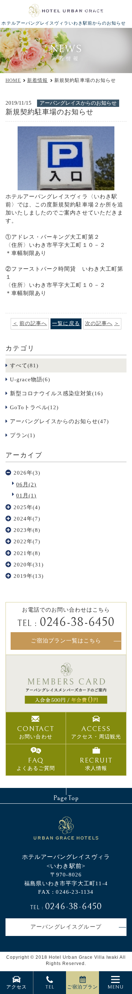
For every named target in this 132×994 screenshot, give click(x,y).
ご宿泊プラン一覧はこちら (66, 641)
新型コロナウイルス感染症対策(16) (56, 393)
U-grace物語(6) (30, 379)
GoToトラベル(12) (34, 407)
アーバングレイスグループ (66, 927)
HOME (13, 80)
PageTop (65, 798)
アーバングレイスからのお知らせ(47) (59, 421)
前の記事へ (33, 323)
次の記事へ (99, 323)
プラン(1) (22, 435)
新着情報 (37, 80)
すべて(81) (24, 365)
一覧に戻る (66, 323)
